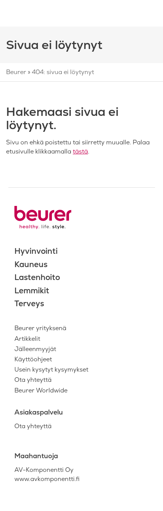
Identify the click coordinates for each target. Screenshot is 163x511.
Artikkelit (27, 339)
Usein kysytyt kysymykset (51, 369)
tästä (80, 151)
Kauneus (30, 264)
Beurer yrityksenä (40, 328)
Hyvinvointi (36, 251)
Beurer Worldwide (40, 390)
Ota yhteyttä (33, 380)
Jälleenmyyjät (35, 349)
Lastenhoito (37, 277)
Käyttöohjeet (33, 359)
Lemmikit (31, 290)
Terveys (29, 303)
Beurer (16, 72)
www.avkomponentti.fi (47, 479)
